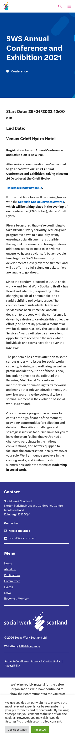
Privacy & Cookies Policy (46, 661)
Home (8, 563)
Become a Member (16, 598)
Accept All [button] (40, 729)
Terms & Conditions (17, 661)
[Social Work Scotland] (6, 6)
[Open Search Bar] (60, 6)
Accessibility (12, 665)
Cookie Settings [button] (17, 729)
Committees (12, 581)
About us (10, 569)
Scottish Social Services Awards (41, 201)
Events (8, 587)
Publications (12, 575)
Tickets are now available (24, 187)
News (7, 592)
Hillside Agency (29, 646)
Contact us (11, 523)
